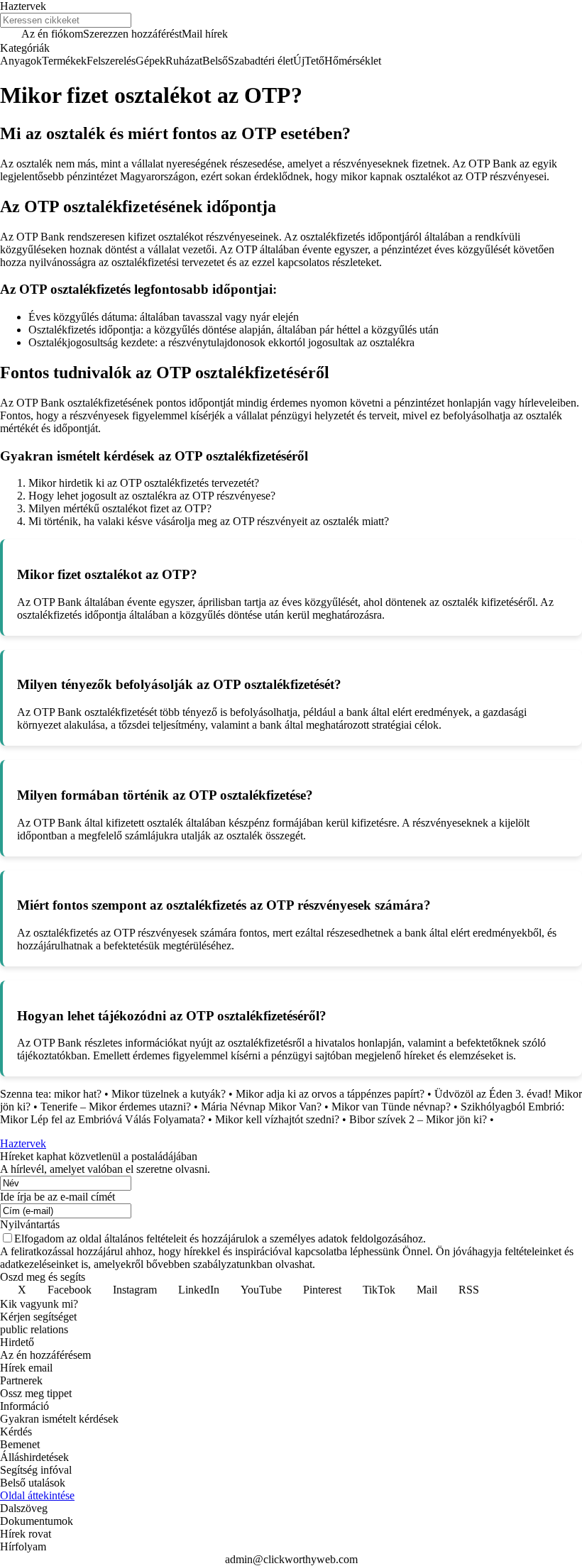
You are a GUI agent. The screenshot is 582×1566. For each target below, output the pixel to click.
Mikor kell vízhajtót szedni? (277, 1119)
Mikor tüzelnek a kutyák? (168, 1094)
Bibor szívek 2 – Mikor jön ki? (418, 1119)
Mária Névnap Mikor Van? (261, 1107)
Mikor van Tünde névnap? (391, 1107)
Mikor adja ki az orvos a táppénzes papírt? (330, 1094)
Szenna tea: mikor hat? (50, 1094)
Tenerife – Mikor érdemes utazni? (115, 1107)
